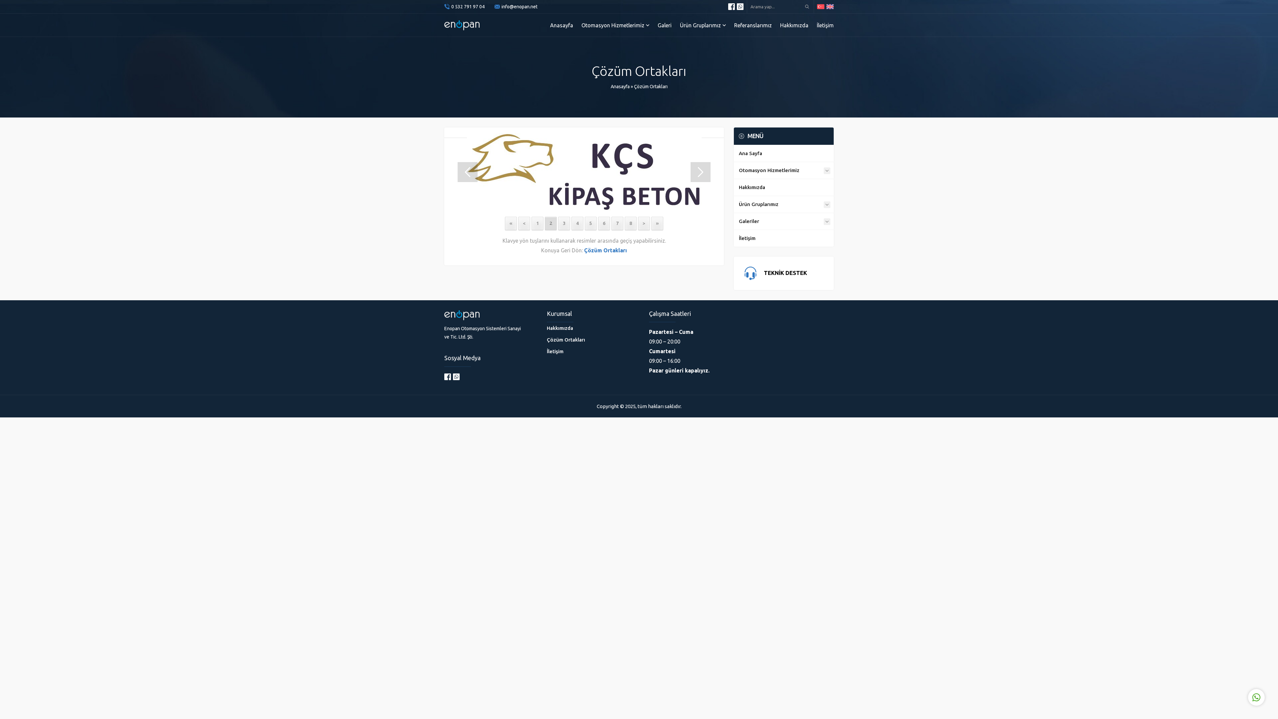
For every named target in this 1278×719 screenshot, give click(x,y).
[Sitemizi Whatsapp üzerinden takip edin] (740, 6)
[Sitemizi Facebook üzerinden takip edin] (731, 6)
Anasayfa (620, 86)
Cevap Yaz (1215, 670)
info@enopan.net (519, 6)
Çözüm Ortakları (651, 86)
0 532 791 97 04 (468, 6)
